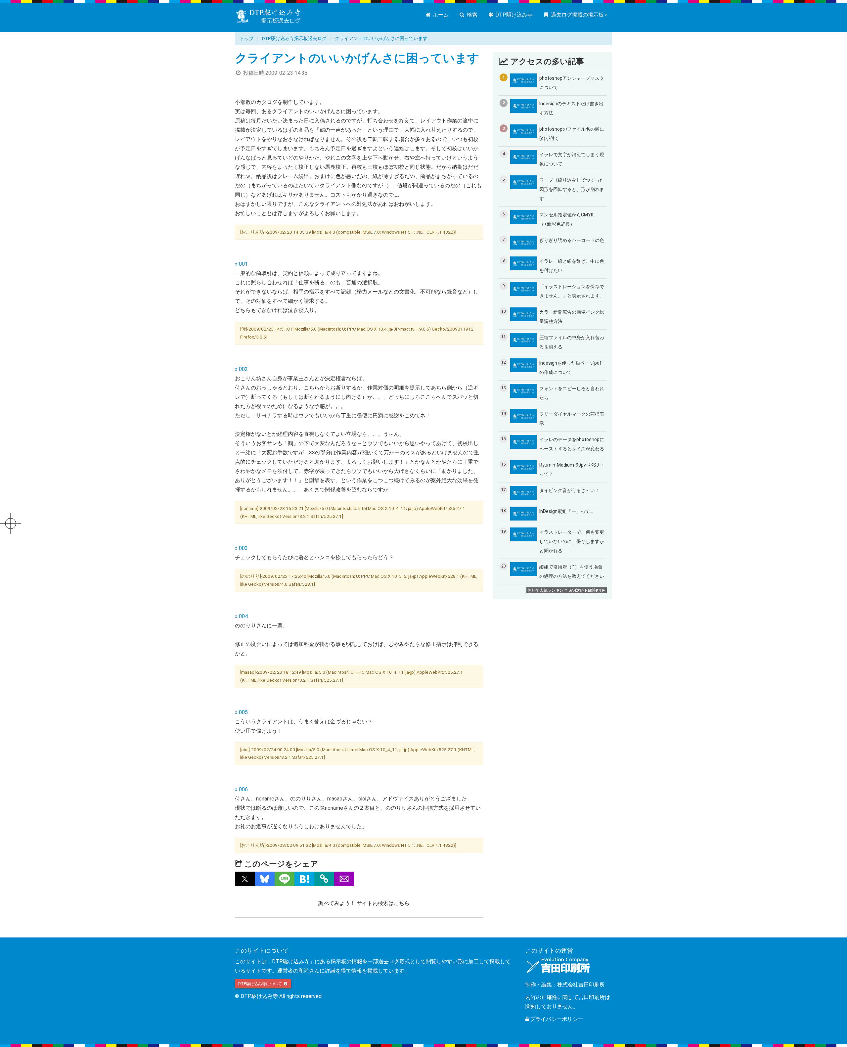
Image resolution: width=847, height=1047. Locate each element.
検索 (471, 15)
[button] (245, 879)
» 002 (241, 369)
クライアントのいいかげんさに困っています (381, 38)
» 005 (241, 712)
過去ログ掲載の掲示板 (577, 15)
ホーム (440, 15)
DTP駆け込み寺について (260, 983)
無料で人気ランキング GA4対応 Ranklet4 (564, 590)
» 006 (241, 789)
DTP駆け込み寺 (513, 15)
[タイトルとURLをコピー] (324, 879)
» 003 (241, 548)
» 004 (241, 616)
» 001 (241, 264)
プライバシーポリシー (556, 1019)
